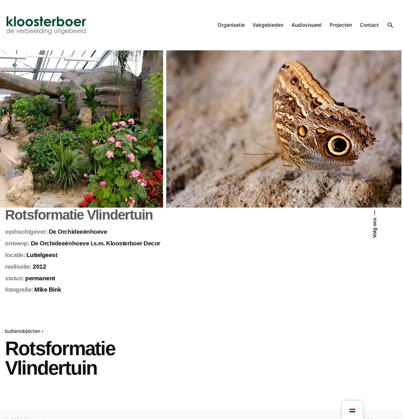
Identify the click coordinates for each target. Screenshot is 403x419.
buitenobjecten (22, 331)
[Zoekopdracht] (390, 25)
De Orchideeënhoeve (78, 231)
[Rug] (15, 65)
